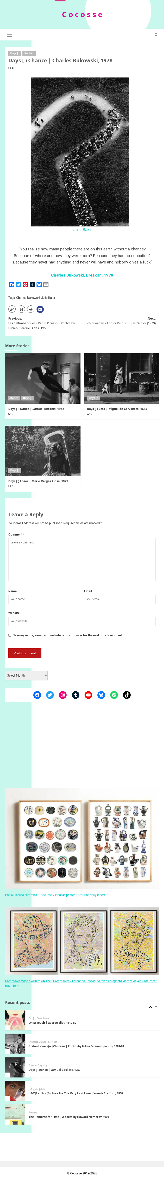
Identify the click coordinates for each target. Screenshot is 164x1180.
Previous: (41, 323)
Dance (14, 398)
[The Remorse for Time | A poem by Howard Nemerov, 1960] (15, 1105)
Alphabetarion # (39, 1127)
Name (12, 591)
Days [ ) (14, 53)
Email (88, 591)
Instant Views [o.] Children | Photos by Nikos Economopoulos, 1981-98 (76, 1038)
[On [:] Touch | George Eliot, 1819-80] (15, 1011)
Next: (121, 320)
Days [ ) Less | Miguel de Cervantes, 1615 (117, 409)
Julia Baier (82, 229)
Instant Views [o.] (40, 1033)
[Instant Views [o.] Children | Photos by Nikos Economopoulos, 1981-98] (15, 1035)
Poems (33, 1104)
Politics (29, 53)
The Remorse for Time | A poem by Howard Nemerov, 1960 (69, 1108)
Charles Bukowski (28, 297)
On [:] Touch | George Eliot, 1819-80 (52, 1014)
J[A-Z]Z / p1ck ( (38, 1080)
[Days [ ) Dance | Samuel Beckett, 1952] (43, 378)
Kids (54, 1033)
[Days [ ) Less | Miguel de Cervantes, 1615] (121, 378)
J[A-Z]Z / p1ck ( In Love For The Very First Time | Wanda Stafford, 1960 (76, 1085)
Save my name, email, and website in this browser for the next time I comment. (68, 635)
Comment (16, 534)
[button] (9, 34)
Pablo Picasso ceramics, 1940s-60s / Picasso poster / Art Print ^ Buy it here (55, 895)
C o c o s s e (82, 14)
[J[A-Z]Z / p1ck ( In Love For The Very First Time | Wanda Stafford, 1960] (15, 1082)
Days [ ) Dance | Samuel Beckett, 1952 (36, 409)
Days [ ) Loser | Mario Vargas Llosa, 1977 (38, 481)
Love (53, 1127)
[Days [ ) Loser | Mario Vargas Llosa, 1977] (43, 451)
